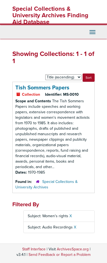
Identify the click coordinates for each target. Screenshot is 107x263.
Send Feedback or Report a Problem (60, 254)
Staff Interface (34, 249)
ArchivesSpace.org (73, 249)
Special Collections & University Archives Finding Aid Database (50, 15)
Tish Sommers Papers (42, 87)
